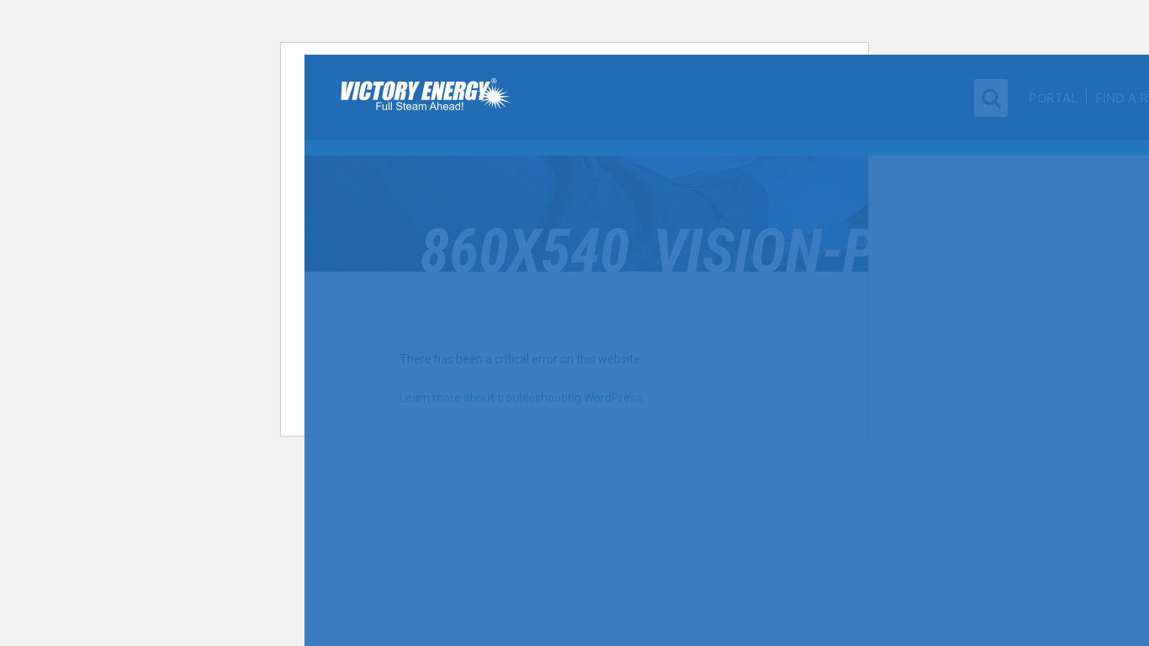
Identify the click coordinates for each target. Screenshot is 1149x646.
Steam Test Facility (892, 214)
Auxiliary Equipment (892, 150)
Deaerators (461, 527)
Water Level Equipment (901, 168)
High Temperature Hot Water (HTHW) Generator (499, 214)
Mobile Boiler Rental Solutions (893, 367)
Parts (847, 446)
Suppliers (1088, 359)
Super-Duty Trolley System (910, 187)
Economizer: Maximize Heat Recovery (495, 379)
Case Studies (1097, 142)
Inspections (871, 343)
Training (861, 306)
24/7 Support (873, 390)
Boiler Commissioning (899, 288)
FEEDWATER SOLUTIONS (492, 477)
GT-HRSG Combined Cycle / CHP (506, 322)
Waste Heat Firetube (488, 120)
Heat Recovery (878, 131)
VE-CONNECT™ (465, 560)
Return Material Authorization (881, 414)
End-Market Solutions (902, 109)
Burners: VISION (475, 412)
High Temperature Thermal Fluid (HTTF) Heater (505, 242)
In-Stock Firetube (478, 139)
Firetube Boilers (478, 61)
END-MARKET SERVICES (896, 247)
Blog (1071, 175)
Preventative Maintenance (910, 325)
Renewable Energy (482, 445)
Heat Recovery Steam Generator (491, 351)
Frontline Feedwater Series (506, 500)
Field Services (877, 269)
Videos (1077, 240)
